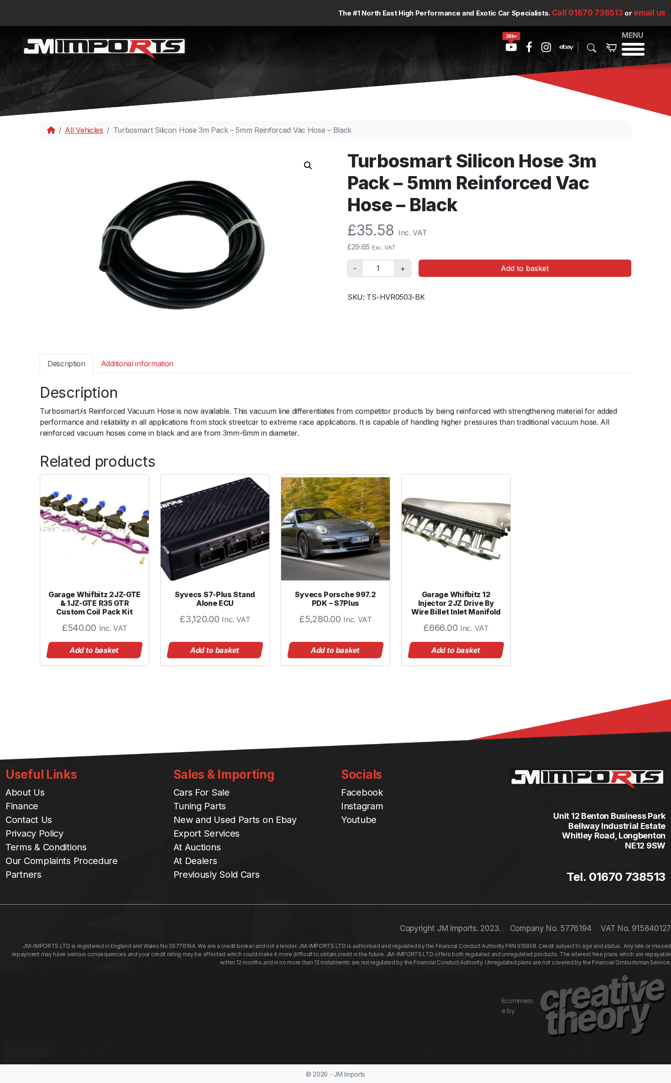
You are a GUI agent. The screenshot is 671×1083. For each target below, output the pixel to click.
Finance (21, 806)
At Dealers (195, 860)
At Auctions (197, 847)
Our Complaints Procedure (61, 860)
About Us (25, 792)
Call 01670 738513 (587, 12)
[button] (308, 165)
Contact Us (28, 819)
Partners (23, 874)
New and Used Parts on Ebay (235, 819)
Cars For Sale (201, 792)
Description (66, 363)
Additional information (137, 363)
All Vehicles (84, 130)
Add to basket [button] (94, 650)
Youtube (359, 819)
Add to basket (525, 268)
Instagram (362, 806)
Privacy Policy (34, 833)
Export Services (206, 833)
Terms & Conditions (46, 847)
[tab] (66, 363)
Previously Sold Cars (216, 874)
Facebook (362, 792)
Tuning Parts (199, 806)
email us (650, 12)
